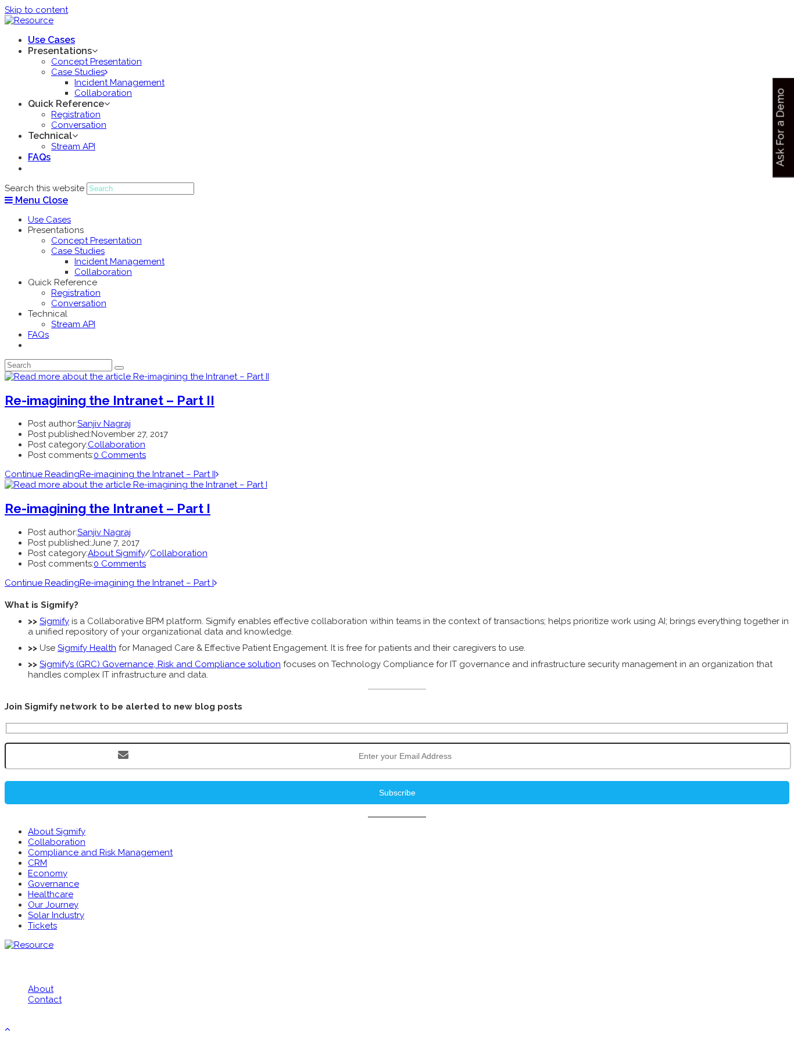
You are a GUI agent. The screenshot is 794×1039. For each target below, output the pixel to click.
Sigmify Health (87, 648)
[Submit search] (119, 368)
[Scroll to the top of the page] (7, 1029)
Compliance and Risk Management (100, 852)
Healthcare (50, 894)
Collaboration (103, 272)
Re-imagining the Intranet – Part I (107, 508)
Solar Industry (56, 915)
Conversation (78, 303)
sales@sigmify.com (70, 966)
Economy (47, 873)
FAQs (38, 334)
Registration (76, 293)
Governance (53, 884)
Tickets (42, 925)
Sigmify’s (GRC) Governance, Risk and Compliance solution (160, 664)
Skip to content (36, 10)
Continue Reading (110, 474)
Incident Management (119, 261)
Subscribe (397, 792)
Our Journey (53, 905)
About (40, 989)
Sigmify (54, 621)
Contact (45, 999)
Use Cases (49, 219)
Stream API (73, 324)
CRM (37, 863)
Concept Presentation (96, 240)
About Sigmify (116, 553)
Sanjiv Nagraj (104, 423)
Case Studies (78, 251)
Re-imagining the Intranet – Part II (109, 400)
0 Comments (120, 455)
